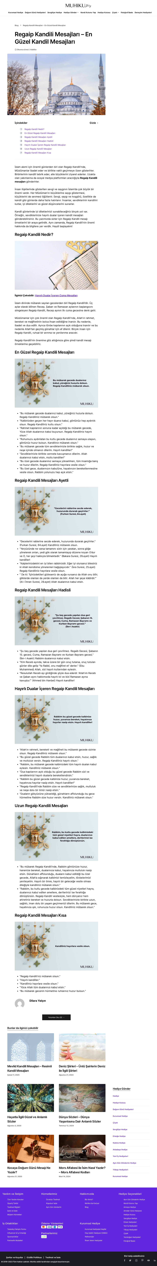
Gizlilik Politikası (34, 1257)
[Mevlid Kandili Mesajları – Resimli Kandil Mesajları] (30, 1047)
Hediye (116, 1096)
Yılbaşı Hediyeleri (120, 1170)
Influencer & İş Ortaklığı (16, 1233)
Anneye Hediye (130, 1207)
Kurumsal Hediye (120, 1116)
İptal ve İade (12, 1211)
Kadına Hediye (119, 1143)
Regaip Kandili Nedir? (34, 129)
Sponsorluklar (12, 1237)
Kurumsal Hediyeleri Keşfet (95, 1229)
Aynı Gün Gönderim (53, 1207)
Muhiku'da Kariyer (92, 1203)
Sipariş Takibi (12, 1203)
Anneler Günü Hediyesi (133, 1211)
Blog (17, 25)
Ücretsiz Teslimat (53, 1199)
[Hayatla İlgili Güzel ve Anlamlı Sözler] (30, 1098)
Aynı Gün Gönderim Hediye (124, 1163)
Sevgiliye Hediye (120, 1129)
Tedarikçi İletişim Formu (16, 1229)
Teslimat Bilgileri (13, 1207)
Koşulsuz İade (51, 1203)
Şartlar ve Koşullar (14, 1257)
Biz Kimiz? (89, 1199)
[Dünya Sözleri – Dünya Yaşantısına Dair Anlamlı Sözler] (82, 1098)
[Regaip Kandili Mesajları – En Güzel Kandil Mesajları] (56, 84)
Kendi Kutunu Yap (131, 1203)
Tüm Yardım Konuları (15, 1199)
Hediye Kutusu (119, 1103)
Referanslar (89, 1237)
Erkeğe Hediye (119, 1136)
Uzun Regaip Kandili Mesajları (38, 149)
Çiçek (115, 1123)
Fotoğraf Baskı (129, 1241)
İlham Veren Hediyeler (93, 1240)
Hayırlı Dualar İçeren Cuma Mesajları (56, 295)
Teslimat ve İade (52, 1257)
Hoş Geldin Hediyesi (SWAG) (96, 1233)
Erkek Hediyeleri (130, 1222)
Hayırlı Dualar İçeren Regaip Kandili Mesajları (45, 145)
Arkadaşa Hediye (120, 1150)
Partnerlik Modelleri (15, 1240)
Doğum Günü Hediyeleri (123, 1109)
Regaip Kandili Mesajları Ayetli (38, 137)
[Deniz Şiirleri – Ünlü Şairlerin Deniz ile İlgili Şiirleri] (82, 1047)
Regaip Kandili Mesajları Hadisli (39, 141)
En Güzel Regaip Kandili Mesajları (40, 133)
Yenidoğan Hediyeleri (132, 1237)
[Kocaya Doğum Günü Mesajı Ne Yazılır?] (30, 1149)
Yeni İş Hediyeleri (120, 1156)
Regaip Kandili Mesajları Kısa (38, 152)
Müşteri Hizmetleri (14, 1215)
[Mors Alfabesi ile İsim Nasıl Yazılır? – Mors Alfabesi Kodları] (82, 1149)
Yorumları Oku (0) (55, 1017)
